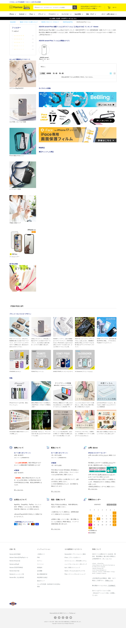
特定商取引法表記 (42, 577)
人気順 (42, 73)
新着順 (49, 73)
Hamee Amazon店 (15, 561)
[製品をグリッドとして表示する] (110, 73)
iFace (31, 14)
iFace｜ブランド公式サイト (73, 557)
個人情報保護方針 (42, 574)
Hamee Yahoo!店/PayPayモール (19, 557)
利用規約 (39, 567)
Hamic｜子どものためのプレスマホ (75, 571)
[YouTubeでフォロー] (70, 617)
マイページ (40, 564)
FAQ (38, 557)
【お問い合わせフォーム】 (105, 474)
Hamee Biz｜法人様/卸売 (17, 577)
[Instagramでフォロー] (63, 617)
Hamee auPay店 (14, 564)
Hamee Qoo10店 (14, 571)
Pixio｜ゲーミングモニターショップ (75, 574)
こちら (105, 455)
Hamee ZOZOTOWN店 (16, 567)
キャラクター (65, 14)
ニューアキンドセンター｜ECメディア (76, 564)
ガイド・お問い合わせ (108, 14)
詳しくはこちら (18, 490)
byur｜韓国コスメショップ (72, 567)
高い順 (61, 73)
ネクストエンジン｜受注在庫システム (76, 561)
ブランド (40, 14)
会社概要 (39, 571)
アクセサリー (52, 14)
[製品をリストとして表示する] (114, 73)
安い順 (55, 73)
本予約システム (108, 463)
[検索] (74, 7)
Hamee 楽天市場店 (15, 554)
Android (21, 14)
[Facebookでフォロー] (55, 617)
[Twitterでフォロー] (59, 617)
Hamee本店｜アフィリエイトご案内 (75, 554)
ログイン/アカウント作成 (88, 8)
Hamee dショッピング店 (17, 574)
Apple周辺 (78, 14)
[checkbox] (24, 35)
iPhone (12, 14)
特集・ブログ (90, 14)
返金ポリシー (41, 581)
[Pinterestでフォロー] (67, 617)
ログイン (39, 561)
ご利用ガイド (41, 554)
